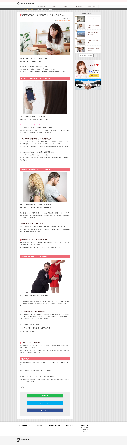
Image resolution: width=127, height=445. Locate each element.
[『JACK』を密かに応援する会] (78, 41)
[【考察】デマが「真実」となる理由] (78, 26)
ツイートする (46, 403)
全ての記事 (59, 20)
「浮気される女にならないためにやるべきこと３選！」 (42, 163)
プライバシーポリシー (54, 425)
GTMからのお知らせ (24, 425)
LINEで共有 (45, 396)
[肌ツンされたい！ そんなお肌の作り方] (78, 49)
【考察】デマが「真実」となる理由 (93, 26)
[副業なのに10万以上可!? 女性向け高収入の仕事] (78, 19)
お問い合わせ (66, 6)
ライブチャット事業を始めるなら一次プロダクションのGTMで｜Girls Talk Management (63, 444)
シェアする (45, 410)
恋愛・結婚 (63, 20)
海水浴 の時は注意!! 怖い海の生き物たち (93, 33)
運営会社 (54, 6)
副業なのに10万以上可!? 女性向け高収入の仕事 (93, 19)
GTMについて (42, 6)
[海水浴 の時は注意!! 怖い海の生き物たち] (78, 33)
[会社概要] (24, 440)
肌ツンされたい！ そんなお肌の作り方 (93, 49)
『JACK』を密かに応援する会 (93, 41)
